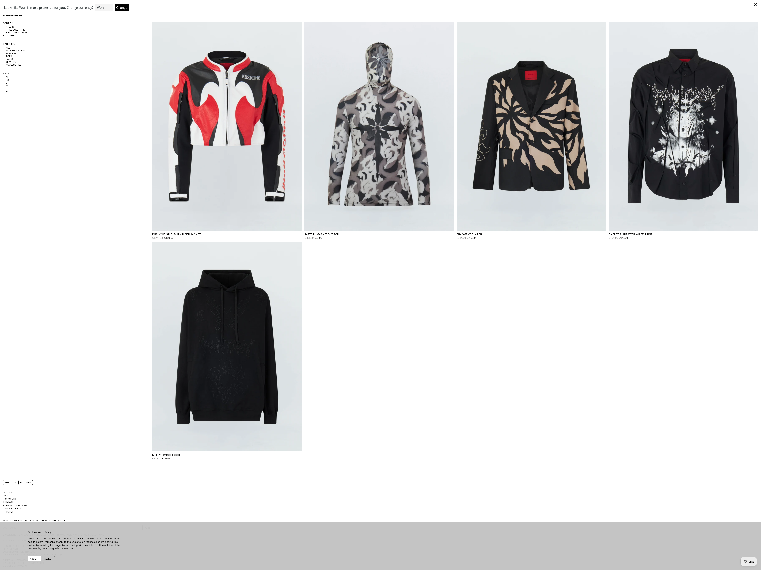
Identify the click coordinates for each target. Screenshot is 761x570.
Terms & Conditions (15, 505)
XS (7, 79)
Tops (9, 56)
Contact (8, 501)
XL (7, 91)
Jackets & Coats (16, 50)
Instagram (9, 498)
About (7, 495)
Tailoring (12, 53)
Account (8, 492)
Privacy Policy (12, 508)
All (8, 47)
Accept (34, 558)
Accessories (13, 64)
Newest (10, 27)
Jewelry (11, 61)
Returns (8, 511)
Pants (9, 59)
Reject (48, 558)
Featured (11, 35)
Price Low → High (16, 29)
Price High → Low (16, 32)
